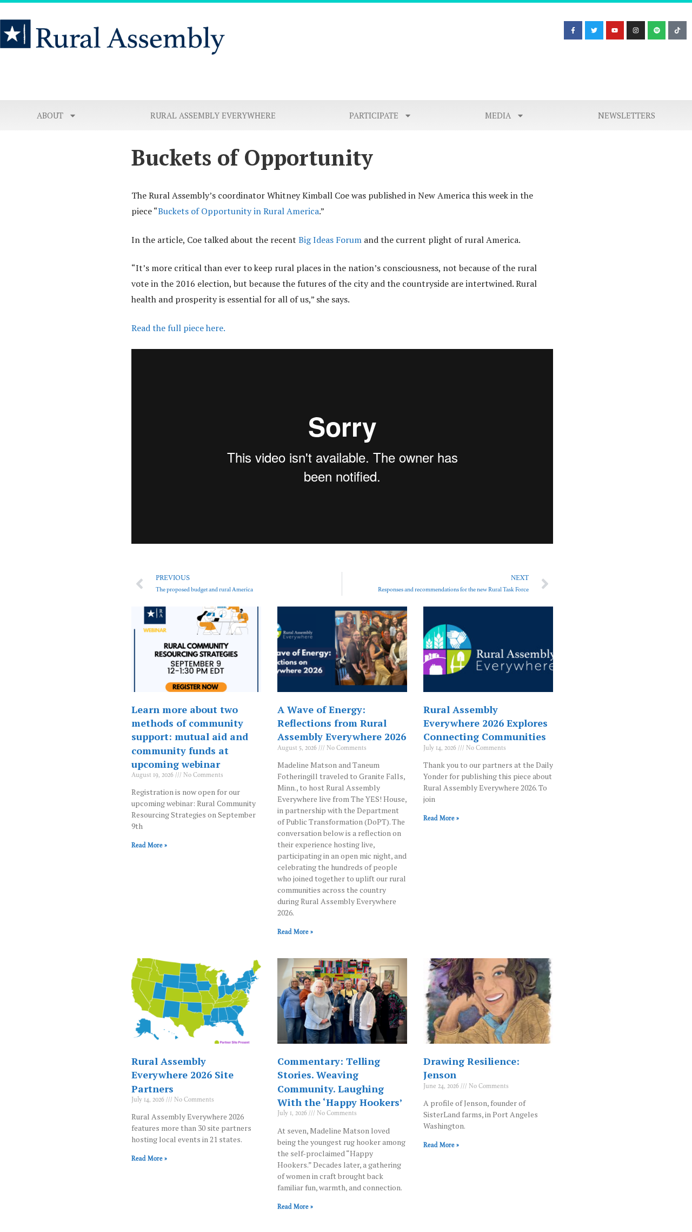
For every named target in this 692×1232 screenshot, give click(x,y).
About (50, 115)
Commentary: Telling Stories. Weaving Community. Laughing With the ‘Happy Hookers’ (340, 1082)
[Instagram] (636, 30)
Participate (373, 115)
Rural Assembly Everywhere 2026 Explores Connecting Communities (485, 723)
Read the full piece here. (178, 328)
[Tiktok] (677, 30)
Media (498, 115)
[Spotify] (657, 30)
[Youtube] (615, 30)
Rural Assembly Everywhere (213, 115)
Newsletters (626, 115)
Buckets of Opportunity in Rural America (238, 211)
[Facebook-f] (573, 30)
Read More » (149, 845)
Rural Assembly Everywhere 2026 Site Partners (182, 1075)
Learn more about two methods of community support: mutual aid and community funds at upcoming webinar (189, 736)
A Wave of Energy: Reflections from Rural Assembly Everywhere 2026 (341, 723)
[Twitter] (594, 30)
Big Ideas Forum (330, 240)
